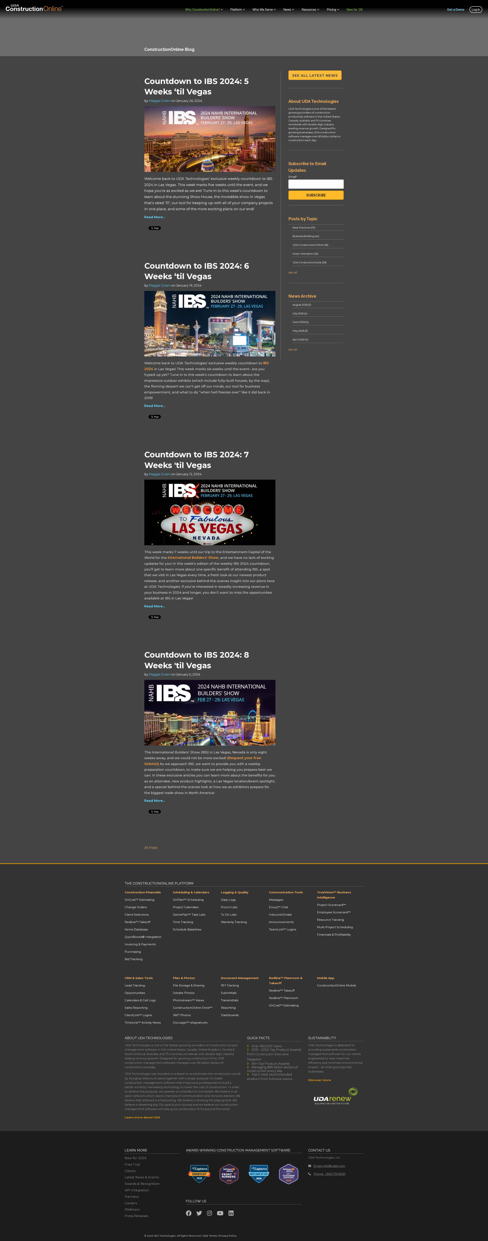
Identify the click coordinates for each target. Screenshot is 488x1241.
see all (292, 272)
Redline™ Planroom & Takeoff (286, 980)
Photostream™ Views (188, 1000)
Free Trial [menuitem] (132, 1164)
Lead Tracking (135, 985)
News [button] (287, 9)
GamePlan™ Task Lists (189, 914)
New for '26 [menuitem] (355, 9)
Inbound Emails (280, 914)
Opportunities (135, 993)
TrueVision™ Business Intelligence (334, 894)
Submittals (228, 993)
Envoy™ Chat (278, 907)
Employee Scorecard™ (334, 912)
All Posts (150, 848)
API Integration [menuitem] (137, 1190)
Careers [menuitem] (131, 1203)
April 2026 (300, 339)
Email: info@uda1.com (329, 1166)
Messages (276, 900)
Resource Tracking (330, 920)
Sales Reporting (136, 1007)
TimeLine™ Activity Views (143, 1022)
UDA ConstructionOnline (310, 244)
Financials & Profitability (334, 934)
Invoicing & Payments (140, 944)
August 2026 (302, 304)
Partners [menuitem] (132, 1197)
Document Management (239, 978)
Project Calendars (186, 907)
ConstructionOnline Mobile (336, 985)
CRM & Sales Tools (139, 978)
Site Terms (210, 1235)
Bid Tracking (133, 959)
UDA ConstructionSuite (310, 262)
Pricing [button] (331, 9)
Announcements (281, 922)
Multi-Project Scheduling (335, 927)
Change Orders (136, 907)
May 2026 (300, 330)
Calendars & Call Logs (140, 1000)
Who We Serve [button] (263, 9)
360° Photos (182, 1015)
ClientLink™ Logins (138, 1015)
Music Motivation (305, 253)
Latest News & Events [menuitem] (142, 1177)
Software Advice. (281, 1079)
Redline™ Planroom (283, 998)
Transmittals (229, 1000)
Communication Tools (286, 892)
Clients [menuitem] (130, 1171)
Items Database (136, 929)
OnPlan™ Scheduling (188, 900)
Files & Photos (184, 978)
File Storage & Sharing (188, 985)
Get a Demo (455, 9)
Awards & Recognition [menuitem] (142, 1184)
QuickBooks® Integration (143, 937)
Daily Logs (228, 900)
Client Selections (137, 914)
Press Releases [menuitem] (136, 1216)
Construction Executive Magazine (268, 1056)
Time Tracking (183, 922)
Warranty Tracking (234, 922)
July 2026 (300, 313)
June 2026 (301, 321)
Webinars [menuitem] (132, 1209)
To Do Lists (228, 914)
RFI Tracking (230, 985)
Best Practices (304, 227)
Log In (476, 9)
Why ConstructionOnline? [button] (202, 9)
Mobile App (325, 978)
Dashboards (229, 1015)
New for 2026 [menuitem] (135, 1158)
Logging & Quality (234, 892)
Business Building (306, 236)
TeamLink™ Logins (282, 929)
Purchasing (133, 952)
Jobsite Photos (183, 993)
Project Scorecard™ (331, 905)
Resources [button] (309, 9)
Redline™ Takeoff (137, 922)
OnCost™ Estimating (139, 900)
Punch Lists (229, 907)
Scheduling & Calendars (191, 892)
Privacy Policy (228, 1235)
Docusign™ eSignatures (190, 1022)
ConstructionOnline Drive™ (192, 1007)
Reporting (228, 1007)
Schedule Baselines (187, 929)
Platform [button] (236, 9)
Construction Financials (143, 892)
